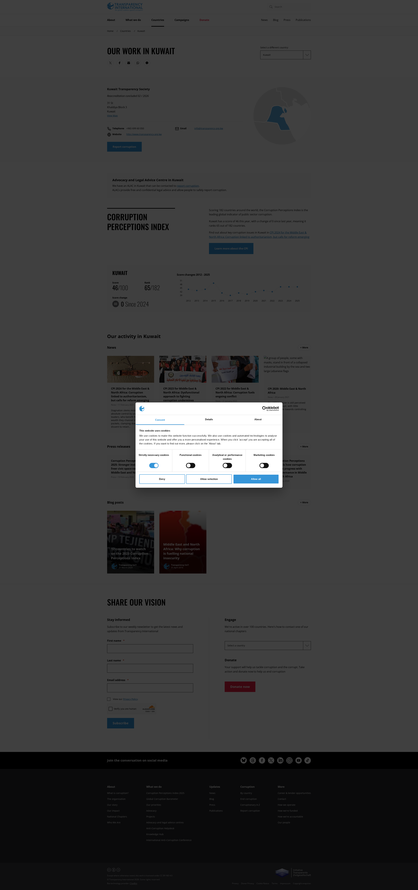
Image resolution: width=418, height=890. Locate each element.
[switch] (190, 465)
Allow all (256, 479)
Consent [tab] (160, 419)
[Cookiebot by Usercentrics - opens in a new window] (264, 408)
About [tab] (258, 419)
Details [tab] (209, 419)
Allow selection (209, 479)
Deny (162, 479)
